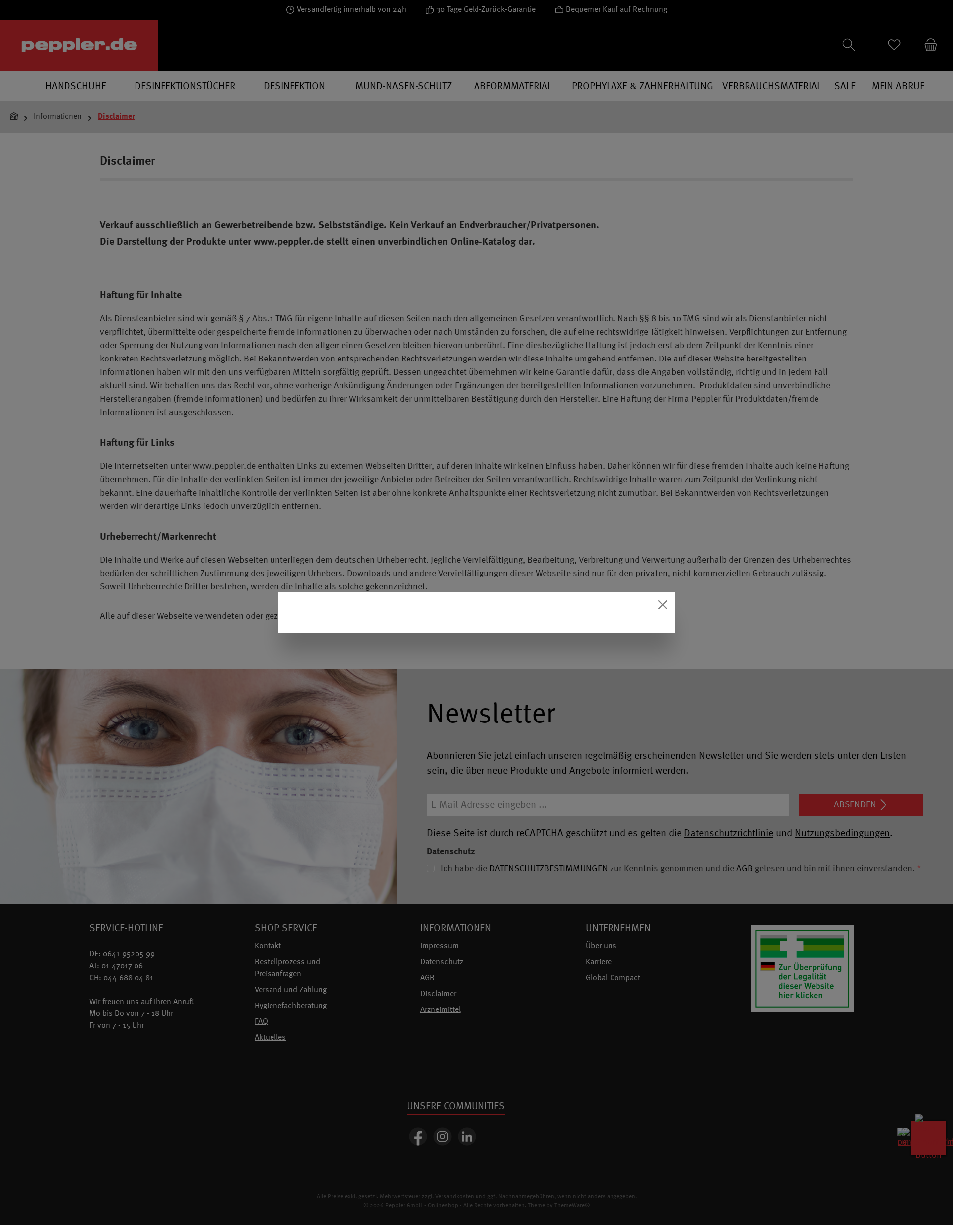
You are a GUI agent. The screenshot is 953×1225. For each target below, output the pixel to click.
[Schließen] (662, 604)
